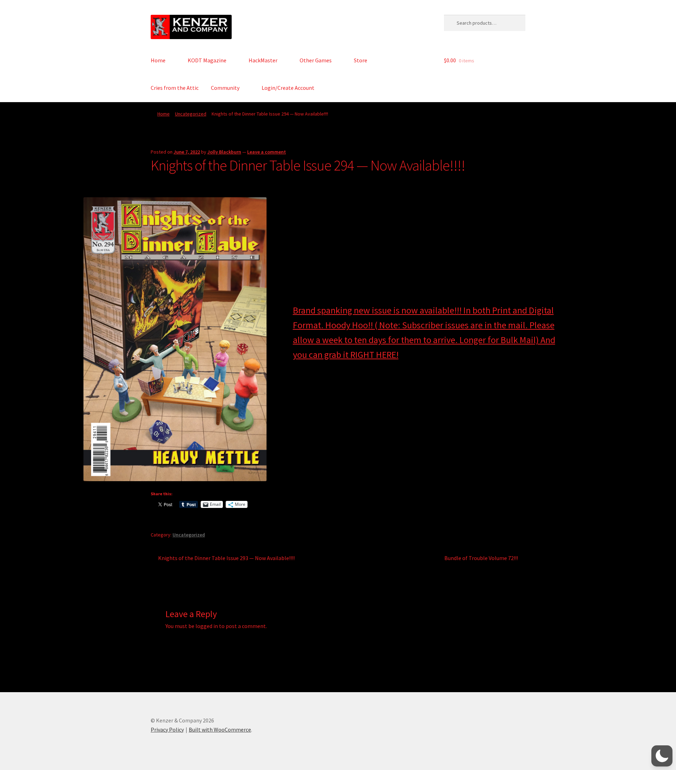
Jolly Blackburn (224, 152)
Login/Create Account (288, 87)
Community (225, 87)
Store (360, 60)
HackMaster (263, 60)
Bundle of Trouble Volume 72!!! (481, 558)
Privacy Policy (167, 729)
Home (158, 60)
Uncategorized (190, 114)
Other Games (316, 60)
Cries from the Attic (175, 87)
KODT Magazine (207, 60)
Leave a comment (266, 152)
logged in (206, 625)
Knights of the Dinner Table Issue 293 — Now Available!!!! (226, 558)
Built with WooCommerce (220, 729)
